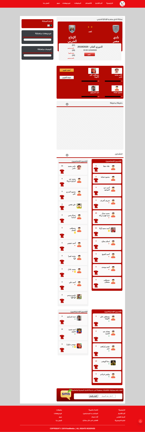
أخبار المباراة (47, 21)
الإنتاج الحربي (72, 39)
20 (96, 213)
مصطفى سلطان (107, 281)
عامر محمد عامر (72, 167)
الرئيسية (109, 3)
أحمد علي (72, 282)
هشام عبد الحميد (106, 332)
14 (96, 361)
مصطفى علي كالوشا (105, 318)
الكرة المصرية (120, 420)
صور (58, 3)
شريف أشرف (105, 200)
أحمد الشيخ (106, 254)
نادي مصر (116, 39)
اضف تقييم (66, 70)
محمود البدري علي (71, 193)
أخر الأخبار (98, 3)
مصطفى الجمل (73, 229)
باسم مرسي (71, 48)
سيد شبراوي (71, 317)
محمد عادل (72, 269)
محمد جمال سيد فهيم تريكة (104, 214)
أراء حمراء (94, 417)
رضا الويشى (105, 361)
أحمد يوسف (105, 267)
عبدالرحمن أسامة (72, 216)
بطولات (59, 410)
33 (62, 166)
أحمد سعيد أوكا (104, 228)
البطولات (77, 3)
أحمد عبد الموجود (106, 189)
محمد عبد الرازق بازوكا (71, 180)
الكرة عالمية (93, 410)
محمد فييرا (71, 53)
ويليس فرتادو (105, 374)
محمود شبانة (105, 177)
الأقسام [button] (89, 3)
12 (62, 329)
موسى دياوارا (71, 344)
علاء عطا (106, 166)
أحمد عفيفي (71, 243)
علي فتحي (72, 205)
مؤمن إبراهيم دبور (105, 347)
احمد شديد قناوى (72, 330)
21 (96, 228)
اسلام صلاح (106, 241)
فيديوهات (66, 3)
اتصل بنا (46, 3)
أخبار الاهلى (120, 417)
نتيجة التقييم (66, 77)
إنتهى (88, 54)
